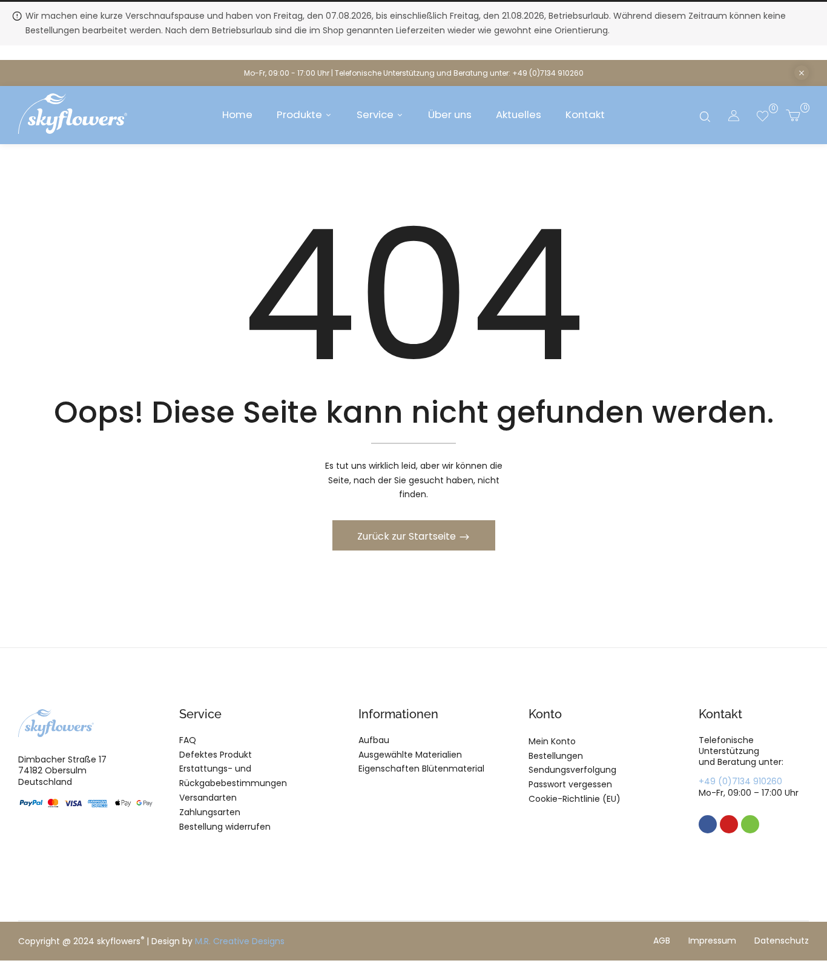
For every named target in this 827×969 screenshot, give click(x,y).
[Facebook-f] (708, 824)
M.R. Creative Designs (240, 941)
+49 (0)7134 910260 (740, 781)
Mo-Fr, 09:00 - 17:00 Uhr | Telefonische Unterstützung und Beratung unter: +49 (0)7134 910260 (414, 73)
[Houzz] (750, 824)
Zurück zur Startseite (407, 536)
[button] (793, 115)
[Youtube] (729, 824)
